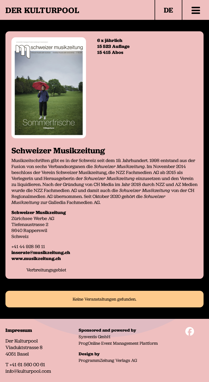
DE (168, 10)
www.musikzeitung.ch (36, 258)
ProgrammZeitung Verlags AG (108, 360)
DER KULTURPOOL (42, 10)
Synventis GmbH (94, 337)
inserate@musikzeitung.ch (40, 252)
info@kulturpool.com (28, 371)
